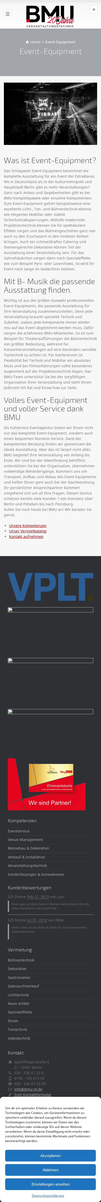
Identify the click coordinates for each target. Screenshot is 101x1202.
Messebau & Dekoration (28, 848)
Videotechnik (19, 1038)
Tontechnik (17, 1029)
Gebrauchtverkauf (23, 986)
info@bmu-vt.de (28, 1089)
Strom (13, 1020)
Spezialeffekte (20, 1012)
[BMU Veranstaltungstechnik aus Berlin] (50, 14)
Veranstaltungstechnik (27, 865)
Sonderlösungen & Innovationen (36, 874)
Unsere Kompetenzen (28, 525)
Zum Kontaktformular (33, 1094)
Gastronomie (19, 977)
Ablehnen (51, 1170)
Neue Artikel (18, 1003)
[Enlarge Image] (50, 114)
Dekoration (17, 968)
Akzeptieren (50, 1155)
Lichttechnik (18, 994)
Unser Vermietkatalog (28, 531)
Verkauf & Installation (26, 856)
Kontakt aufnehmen (26, 536)
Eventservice (19, 831)
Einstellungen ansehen (51, 1184)
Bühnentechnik (21, 960)
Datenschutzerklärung (48, 1195)
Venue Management (25, 839)
